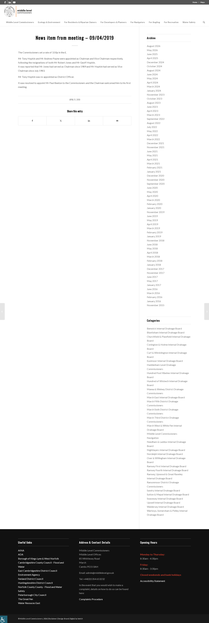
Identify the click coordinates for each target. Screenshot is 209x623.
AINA (21, 550)
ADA (20, 554)
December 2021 (155, 143)
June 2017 (152, 276)
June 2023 (152, 106)
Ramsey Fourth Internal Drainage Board (167, 470)
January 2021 (154, 171)
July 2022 (152, 126)
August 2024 (153, 70)
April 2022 (152, 135)
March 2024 (153, 86)
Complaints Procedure (91, 599)
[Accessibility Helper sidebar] (3, 619)
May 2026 (152, 50)
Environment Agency (29, 574)
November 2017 (155, 272)
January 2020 (154, 207)
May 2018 (152, 248)
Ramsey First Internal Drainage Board (166, 466)
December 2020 (155, 175)
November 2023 (155, 94)
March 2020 (153, 199)
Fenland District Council (30, 578)
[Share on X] (61, 120)
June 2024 (152, 74)
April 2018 (152, 252)
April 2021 (152, 159)
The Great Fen (25, 599)
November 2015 (155, 305)
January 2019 (154, 236)
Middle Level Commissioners (162, 433)
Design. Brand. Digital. (66, 619)
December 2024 (155, 62)
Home (195, 2)
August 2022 (153, 122)
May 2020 (152, 191)
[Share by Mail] (117, 120)
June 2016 (152, 289)
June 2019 (152, 216)
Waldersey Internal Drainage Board (165, 506)
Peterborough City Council (32, 594)
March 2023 (153, 114)
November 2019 (155, 212)
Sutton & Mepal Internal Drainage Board (168, 494)
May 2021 (152, 155)
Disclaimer (52, 619)
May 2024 (152, 78)
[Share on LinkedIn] (89, 120)
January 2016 (154, 301)
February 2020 (154, 203)
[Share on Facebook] (32, 120)
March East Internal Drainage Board (166, 397)
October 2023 (154, 98)
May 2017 (152, 280)
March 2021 (153, 163)
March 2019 (153, 228)
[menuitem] (20, 22)
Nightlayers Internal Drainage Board (166, 449)
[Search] (203, 22)
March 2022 (153, 139)
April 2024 (152, 82)
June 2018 (152, 244)
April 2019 (152, 224)
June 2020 (152, 187)
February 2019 (154, 232)
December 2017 (155, 268)
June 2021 (152, 151)
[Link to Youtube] (14, 2)
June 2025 (152, 54)
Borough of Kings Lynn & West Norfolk (38, 558)
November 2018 (155, 240)
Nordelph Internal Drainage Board (165, 453)
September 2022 (155, 118)
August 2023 (153, 102)
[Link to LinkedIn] (9, 2)
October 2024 (154, 66)
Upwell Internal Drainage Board (163, 502)
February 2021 (154, 167)
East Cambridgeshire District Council (37, 570)
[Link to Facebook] (5, 2)
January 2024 (154, 90)
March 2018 (153, 256)
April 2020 (152, 195)
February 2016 (154, 297)
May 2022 (152, 131)
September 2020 (155, 183)
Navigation (153, 437)
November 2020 (155, 179)
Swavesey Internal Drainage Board (165, 498)
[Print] (18, 11)
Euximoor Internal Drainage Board (165, 360)
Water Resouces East (29, 603)
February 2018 (154, 260)
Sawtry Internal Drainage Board (163, 490)
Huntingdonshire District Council (35, 582)
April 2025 (152, 58)
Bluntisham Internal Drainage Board (165, 332)
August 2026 (153, 45)
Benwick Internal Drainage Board (164, 328)
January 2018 (154, 264)
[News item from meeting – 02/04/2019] (2, 311)
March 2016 (153, 293)
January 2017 (154, 284)
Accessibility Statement (152, 580)
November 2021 (155, 147)
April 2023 (152, 110)
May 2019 (152, 220)
